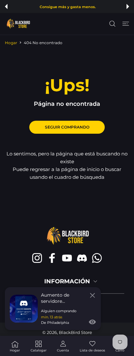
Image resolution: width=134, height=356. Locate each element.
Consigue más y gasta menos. (68, 7)
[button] (6, 6)
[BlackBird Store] (18, 24)
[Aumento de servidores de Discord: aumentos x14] (24, 309)
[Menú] (125, 24)
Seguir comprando (67, 127)
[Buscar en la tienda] (112, 24)
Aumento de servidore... (55, 298)
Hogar (11, 42)
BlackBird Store (75, 332)
